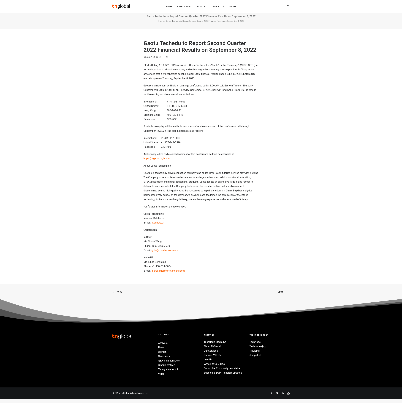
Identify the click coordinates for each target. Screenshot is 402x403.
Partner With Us (212, 355)
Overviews (164, 356)
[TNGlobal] (121, 6)
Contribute (217, 6)
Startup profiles (166, 365)
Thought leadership (168, 369)
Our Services (211, 350)
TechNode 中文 (258, 346)
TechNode (255, 341)
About (232, 6)
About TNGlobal (212, 346)
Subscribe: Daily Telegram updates (223, 372)
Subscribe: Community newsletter (222, 368)
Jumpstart (255, 355)
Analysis (163, 343)
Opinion (162, 351)
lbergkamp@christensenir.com (168, 270)
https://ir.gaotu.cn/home (157, 158)
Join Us (208, 359)
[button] (288, 6)
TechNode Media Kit (215, 341)
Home (169, 6)
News (161, 347)
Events (201, 6)
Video (161, 373)
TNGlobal (255, 350)
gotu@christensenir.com (165, 250)
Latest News (184, 6)
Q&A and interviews (169, 360)
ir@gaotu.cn (158, 222)
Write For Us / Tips (214, 363)
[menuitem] (169, 6)
